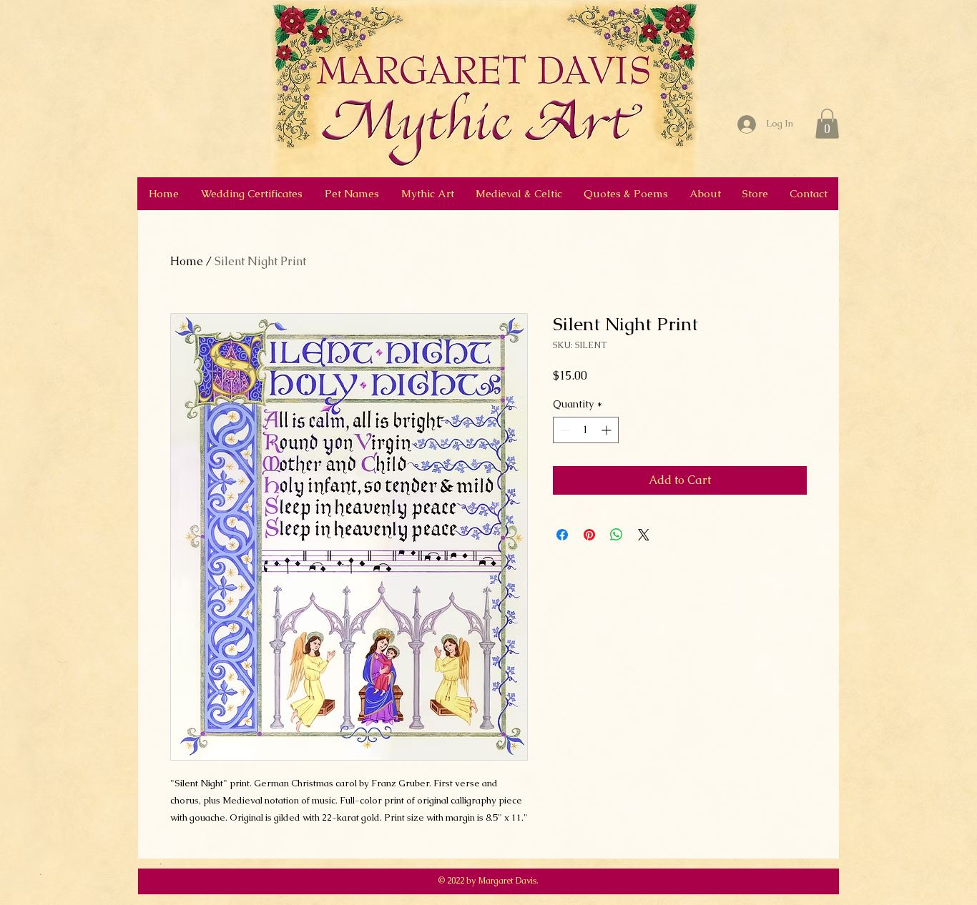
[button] (827, 124)
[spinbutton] (586, 429)
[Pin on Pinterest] (589, 534)
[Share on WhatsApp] (616, 534)
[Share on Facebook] (562, 534)
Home (186, 261)
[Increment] (608, 429)
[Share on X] (643, 534)
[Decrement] (564, 429)
